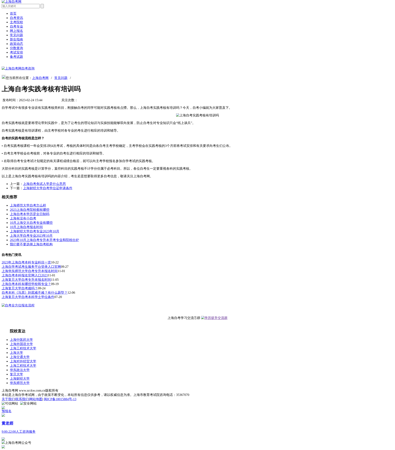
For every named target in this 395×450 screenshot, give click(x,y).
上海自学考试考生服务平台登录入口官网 (31, 266)
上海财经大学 (20, 378)
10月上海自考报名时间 (26, 227)
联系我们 (22, 399)
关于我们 (8, 399)
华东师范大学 (20, 383)
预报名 (7, 411)
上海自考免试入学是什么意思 (44, 184)
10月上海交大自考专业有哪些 (31, 222)
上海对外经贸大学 (23, 361)
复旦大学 (16, 374)
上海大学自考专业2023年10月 (31, 235)
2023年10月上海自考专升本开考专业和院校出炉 (44, 240)
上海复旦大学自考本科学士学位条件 (28, 297)
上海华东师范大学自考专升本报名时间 (30, 271)
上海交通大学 (20, 357)
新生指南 (16, 39)
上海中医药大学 (21, 339)
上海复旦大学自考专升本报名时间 (26, 279)
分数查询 (16, 48)
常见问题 (16, 35)
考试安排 (16, 52)
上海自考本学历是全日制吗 (29, 214)
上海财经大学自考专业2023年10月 (34, 231)
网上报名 (16, 30)
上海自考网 (40, 78)
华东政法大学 (20, 370)
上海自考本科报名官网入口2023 (25, 275)
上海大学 (16, 352)
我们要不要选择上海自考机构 (31, 244)
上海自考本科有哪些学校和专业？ (26, 284)
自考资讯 (16, 18)
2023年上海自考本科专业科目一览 (26, 262)
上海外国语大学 (21, 344)
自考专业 (16, 26)
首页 (13, 13)
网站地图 (35, 399)
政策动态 (16, 43)
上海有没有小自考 (23, 218)
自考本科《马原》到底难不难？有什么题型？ (34, 292)
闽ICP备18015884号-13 (60, 399)
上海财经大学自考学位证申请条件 (47, 188)
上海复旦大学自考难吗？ (20, 288)
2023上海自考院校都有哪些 (29, 209)
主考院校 (16, 22)
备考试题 (16, 56)
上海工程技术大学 (23, 348)
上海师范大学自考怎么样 (28, 205)
